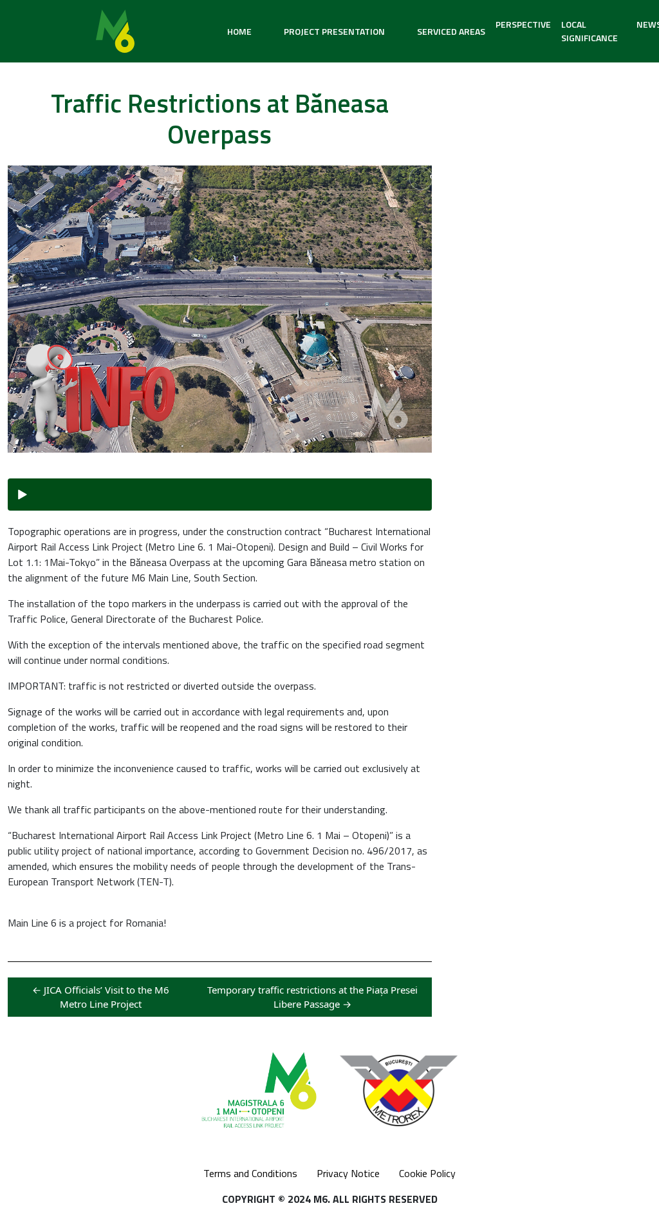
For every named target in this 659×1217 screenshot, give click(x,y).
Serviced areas (451, 31)
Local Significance (589, 30)
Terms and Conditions (250, 1173)
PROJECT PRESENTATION (334, 31)
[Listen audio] (220, 494)
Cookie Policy (427, 1173)
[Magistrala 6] (115, 31)
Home (239, 31)
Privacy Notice (348, 1173)
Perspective (523, 24)
